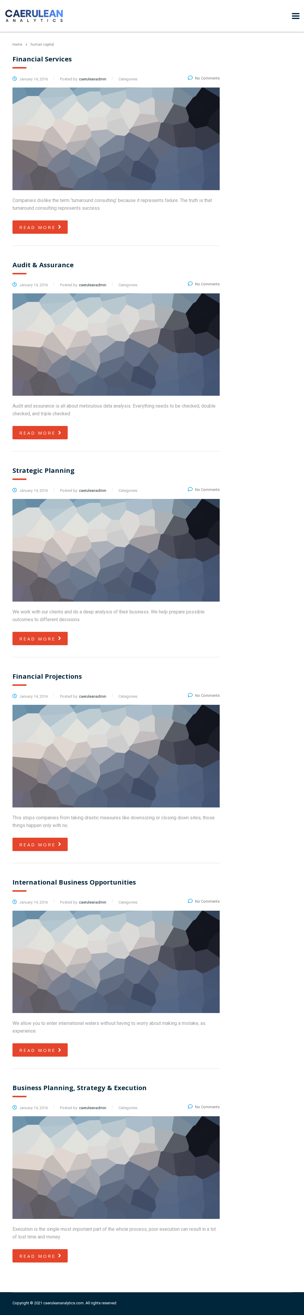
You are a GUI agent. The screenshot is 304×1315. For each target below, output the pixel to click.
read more (37, 227)
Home (17, 44)
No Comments (207, 78)
